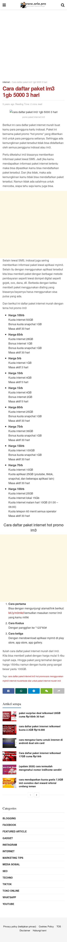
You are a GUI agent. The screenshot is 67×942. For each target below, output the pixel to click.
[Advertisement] (33, 43)
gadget (8, 838)
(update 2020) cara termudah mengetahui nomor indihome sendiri (40, 767)
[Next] (36, 794)
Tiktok (7, 884)
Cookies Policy (46, 926)
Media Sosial (11, 864)
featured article (15, 831)
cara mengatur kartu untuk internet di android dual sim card (41, 741)
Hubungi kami (39, 930)
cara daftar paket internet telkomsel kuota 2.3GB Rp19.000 (39, 728)
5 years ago (8, 104)
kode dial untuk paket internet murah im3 (42, 680)
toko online (11, 890)
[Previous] (30, 794)
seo (5, 871)
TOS (59, 926)
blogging (9, 818)
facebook (9, 825)
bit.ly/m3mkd (16, 613)
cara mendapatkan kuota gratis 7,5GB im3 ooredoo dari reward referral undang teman (41, 783)
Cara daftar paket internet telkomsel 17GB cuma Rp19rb (40, 754)
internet (9, 851)
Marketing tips (13, 857)
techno (8, 877)
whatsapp (9, 897)
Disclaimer (25, 930)
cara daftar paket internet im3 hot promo (26, 676)
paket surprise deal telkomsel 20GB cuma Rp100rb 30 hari (39, 714)
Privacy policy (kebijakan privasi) (19, 926)
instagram (10, 844)
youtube (8, 904)
